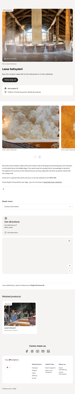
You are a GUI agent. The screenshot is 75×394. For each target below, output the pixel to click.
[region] (37, 255)
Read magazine (50, 368)
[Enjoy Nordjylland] (11, 360)
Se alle (34, 378)
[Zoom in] (70, 266)
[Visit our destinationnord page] (48, 351)
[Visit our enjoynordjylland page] (26, 351)
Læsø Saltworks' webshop (52, 182)
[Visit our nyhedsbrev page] (43, 351)
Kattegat (35, 368)
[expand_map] (69, 241)
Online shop (9, 80)
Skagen (34, 370)
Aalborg (34, 375)
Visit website (12, 88)
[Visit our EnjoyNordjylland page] (37, 351)
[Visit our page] (32, 351)
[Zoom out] (70, 271)
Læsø (33, 373)
